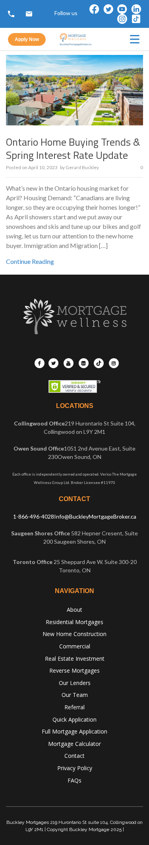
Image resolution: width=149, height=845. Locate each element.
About (74, 609)
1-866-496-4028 (33, 516)
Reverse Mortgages (74, 670)
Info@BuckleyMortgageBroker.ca (95, 516)
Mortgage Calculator (74, 743)
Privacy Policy (74, 768)
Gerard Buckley (82, 167)
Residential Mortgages (74, 622)
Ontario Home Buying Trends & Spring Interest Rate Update (73, 148)
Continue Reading (30, 261)
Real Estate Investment (74, 658)
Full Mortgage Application (74, 731)
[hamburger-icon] (134, 39)
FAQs (74, 780)
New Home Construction (74, 634)
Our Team (75, 695)
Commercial (74, 646)
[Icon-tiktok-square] (136, 19)
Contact (74, 755)
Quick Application (74, 719)
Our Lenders (75, 683)
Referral (74, 707)
